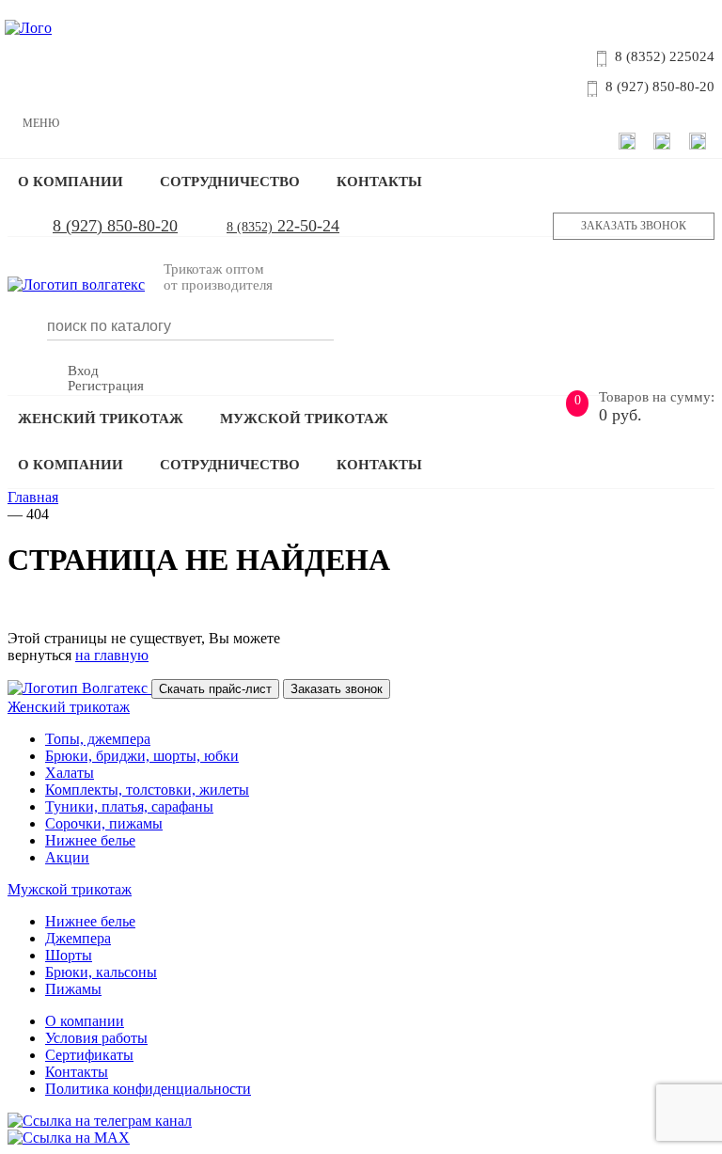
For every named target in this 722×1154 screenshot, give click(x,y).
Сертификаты (89, 1055)
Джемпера (78, 938)
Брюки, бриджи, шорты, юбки (142, 756)
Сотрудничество (230, 181)
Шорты (68, 955)
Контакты (379, 181)
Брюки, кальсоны (101, 972)
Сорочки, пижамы (104, 823)
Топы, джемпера (97, 739)
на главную (112, 655)
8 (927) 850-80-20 (115, 225)
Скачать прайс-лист (215, 689)
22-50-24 (283, 225)
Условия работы (96, 1038)
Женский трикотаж (100, 418)
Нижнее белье (90, 840)
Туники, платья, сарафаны (129, 806)
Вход (83, 370)
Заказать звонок (633, 225)
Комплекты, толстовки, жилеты (147, 790)
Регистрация (106, 385)
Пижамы (73, 989)
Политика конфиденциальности (148, 1089)
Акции (67, 857)
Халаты (69, 773)
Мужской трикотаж (304, 418)
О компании (70, 181)
